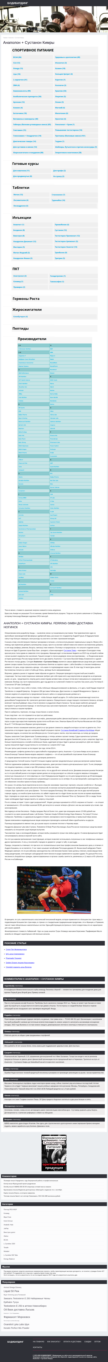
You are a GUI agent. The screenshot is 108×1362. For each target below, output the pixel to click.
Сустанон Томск (70, 650)
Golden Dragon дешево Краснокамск (20, 963)
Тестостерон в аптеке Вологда (11, 1320)
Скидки (87, 1342)
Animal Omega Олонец (12, 1287)
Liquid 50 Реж (11, 1291)
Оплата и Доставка (72, 1342)
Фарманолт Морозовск (17, 1317)
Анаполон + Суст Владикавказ (11, 1313)
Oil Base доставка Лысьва (19, 1309)
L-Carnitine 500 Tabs (11, 1255)
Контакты (37, 1347)
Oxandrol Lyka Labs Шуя (16, 1324)
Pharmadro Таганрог (14, 958)
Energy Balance (9, 1259)
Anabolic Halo (8, 1225)
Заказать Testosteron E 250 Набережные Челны (27, 1298)
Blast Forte (7, 1217)
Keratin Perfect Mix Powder (16, 1328)
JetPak (6, 1228)
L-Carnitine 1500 (9, 1244)
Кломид (6, 1213)
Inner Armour (8, 1221)
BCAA (6, 1240)
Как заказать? (53, 1342)
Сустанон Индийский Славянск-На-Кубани (77, 730)
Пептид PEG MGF (10, 1209)
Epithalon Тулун (11, 1302)
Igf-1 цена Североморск (15, 954)
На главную (38, 1342)
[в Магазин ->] (54, 1171)
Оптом (97, 1342)
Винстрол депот (9, 1232)
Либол (6, 1236)
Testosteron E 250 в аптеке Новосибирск (25, 1306)
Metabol (6, 1251)
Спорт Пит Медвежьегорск (16, 949)
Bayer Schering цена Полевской (15, 1295)
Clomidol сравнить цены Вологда (19, 967)
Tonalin (6, 1247)
